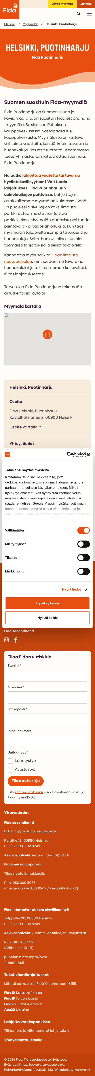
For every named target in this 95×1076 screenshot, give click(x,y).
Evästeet (59, 1059)
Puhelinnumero (20, 731)
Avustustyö (25, 770)
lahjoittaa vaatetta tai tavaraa (51, 176)
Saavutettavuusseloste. (46, 1065)
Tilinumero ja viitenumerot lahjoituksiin (37, 1031)
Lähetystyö (25, 761)
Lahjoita (85, 3)
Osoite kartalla (24, 428)
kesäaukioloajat (63, 888)
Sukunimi (15, 687)
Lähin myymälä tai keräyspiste (30, 831)
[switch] (83, 544)
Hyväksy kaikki (47, 603)
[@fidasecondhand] (6, 640)
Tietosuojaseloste (37, 1059)
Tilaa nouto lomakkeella (24, 874)
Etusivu (9, 24)
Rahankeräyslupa (17, 1070)
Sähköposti (16, 709)
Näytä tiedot (71, 589)
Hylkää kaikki (48, 618)
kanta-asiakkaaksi (29, 792)
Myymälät (30, 24)
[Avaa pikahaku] (79, 14)
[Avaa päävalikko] (89, 14)
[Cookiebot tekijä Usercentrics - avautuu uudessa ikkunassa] (70, 454)
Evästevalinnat (15, 1065)
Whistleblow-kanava (70, 1070)
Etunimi (13, 665)
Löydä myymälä (62, 3)
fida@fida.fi (14, 963)
